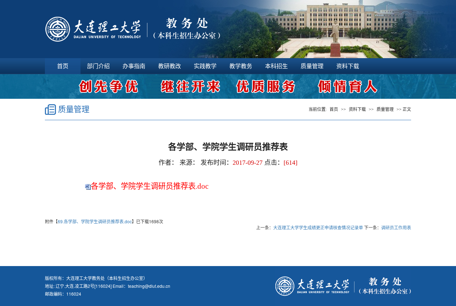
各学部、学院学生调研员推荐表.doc (149, 186)
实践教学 (205, 66)
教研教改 (169, 66)
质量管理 (312, 66)
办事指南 (134, 66)
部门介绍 (98, 66)
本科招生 (276, 66)
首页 (62, 66)
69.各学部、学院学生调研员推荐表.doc (95, 221)
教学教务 (240, 66)
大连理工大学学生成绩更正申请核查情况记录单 (318, 227)
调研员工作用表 (396, 227)
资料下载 (347, 66)
